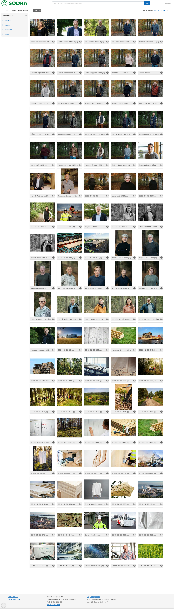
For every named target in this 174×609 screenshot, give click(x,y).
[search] (98, 3)
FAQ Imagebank (93, 596)
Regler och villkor (15, 599)
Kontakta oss (13, 596)
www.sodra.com (53, 604)
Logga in (167, 3)
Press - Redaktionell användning (21, 10)
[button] (147, 3)
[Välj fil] (53, 42)
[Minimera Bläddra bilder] (26, 15)
